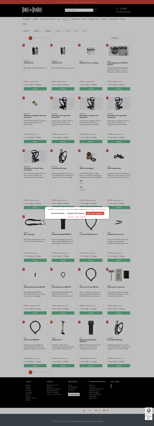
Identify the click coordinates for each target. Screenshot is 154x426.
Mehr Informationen (101, 209)
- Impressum (70, 217)
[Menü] (151, 408)
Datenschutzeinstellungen (57, 213)
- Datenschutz (83, 217)
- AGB (77, 217)
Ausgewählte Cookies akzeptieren (75, 213)
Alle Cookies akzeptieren (95, 213)
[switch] (148, 418)
